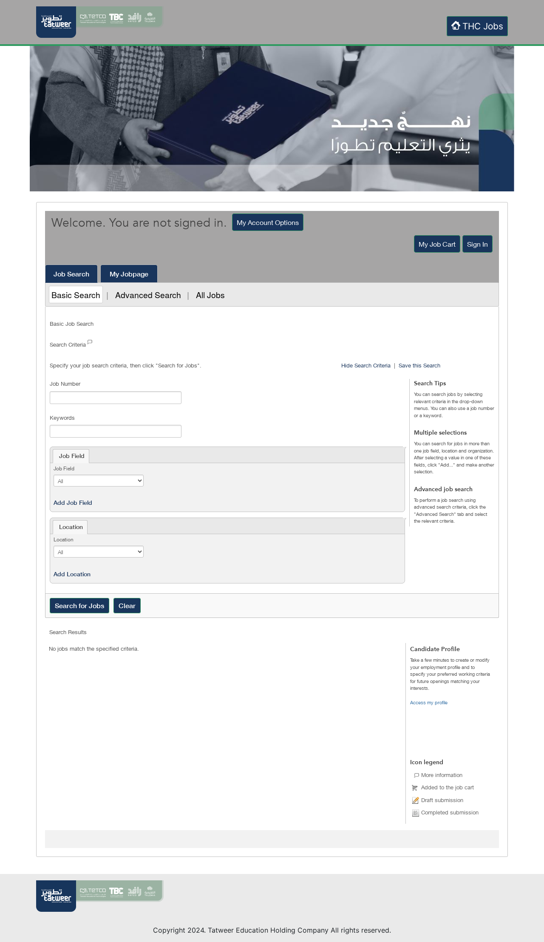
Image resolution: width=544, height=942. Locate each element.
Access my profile (429, 702)
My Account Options (268, 222)
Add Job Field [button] (73, 503)
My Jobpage (129, 274)
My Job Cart (437, 244)
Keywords (62, 417)
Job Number (65, 383)
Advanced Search (148, 294)
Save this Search (419, 365)
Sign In (477, 244)
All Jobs (210, 294)
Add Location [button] (72, 574)
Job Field (64, 468)
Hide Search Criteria (366, 365)
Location (64, 539)
